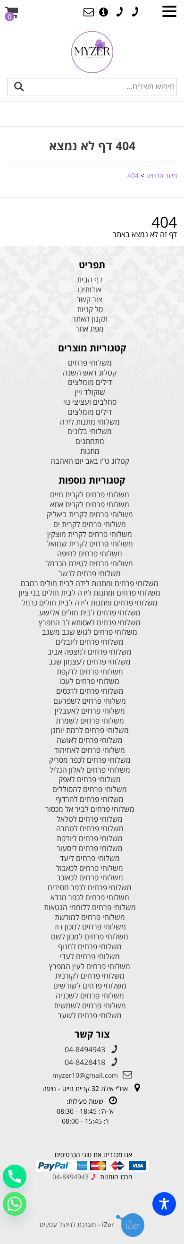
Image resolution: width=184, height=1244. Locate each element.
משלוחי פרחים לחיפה (89, 554)
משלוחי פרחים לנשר (90, 574)
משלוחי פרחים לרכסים (90, 691)
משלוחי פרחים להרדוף (90, 799)
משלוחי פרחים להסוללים (89, 789)
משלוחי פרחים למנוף (90, 947)
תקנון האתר (90, 319)
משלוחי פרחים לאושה (90, 740)
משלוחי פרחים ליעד (90, 858)
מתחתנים (89, 441)
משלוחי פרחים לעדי (90, 957)
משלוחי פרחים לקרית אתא (89, 505)
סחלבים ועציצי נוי (90, 402)
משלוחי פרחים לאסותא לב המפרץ (90, 623)
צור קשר (89, 300)
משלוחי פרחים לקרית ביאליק (90, 515)
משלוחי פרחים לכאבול (89, 868)
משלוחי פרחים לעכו (89, 681)
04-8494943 (85, 1049)
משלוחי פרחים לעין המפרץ (89, 966)
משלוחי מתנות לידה (90, 422)
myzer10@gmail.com (85, 1075)
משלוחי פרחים (90, 363)
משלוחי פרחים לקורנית (90, 976)
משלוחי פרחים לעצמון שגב (90, 662)
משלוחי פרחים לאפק (90, 779)
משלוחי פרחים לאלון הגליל (90, 770)
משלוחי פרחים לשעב (90, 1016)
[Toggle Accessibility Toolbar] (164, 1204)
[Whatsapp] (14, 1204)
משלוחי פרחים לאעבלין (90, 711)
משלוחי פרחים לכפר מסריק (90, 760)
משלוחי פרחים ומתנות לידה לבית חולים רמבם (90, 583)
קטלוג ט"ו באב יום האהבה (89, 461)
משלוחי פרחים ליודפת (90, 839)
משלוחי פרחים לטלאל (90, 819)
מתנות (90, 451)
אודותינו (89, 290)
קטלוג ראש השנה (90, 373)
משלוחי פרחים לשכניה (90, 996)
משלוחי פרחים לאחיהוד (89, 750)
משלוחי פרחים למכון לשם (89, 937)
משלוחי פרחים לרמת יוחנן (89, 730)
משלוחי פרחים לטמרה (90, 829)
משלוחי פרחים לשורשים (89, 986)
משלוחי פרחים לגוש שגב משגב (89, 632)
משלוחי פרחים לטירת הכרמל (89, 564)
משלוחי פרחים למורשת (90, 917)
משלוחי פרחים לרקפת (90, 672)
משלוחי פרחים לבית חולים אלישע (90, 613)
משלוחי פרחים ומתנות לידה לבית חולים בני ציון (89, 593)
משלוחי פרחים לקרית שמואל (90, 544)
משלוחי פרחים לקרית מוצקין (89, 534)
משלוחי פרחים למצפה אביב (90, 652)
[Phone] (14, 1176)
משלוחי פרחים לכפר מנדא (89, 898)
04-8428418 (85, 1062)
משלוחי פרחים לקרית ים (89, 524)
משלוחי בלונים (89, 431)
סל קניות (90, 310)
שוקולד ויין (90, 392)
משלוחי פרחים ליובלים (90, 642)
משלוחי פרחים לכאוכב (90, 878)
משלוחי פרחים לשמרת (90, 721)
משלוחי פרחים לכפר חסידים (90, 888)
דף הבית (89, 280)
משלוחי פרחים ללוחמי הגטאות (90, 907)
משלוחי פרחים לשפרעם (89, 701)
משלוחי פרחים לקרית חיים (89, 495)
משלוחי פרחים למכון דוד (89, 927)
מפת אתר (89, 329)
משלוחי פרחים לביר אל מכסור (89, 809)
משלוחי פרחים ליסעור (90, 848)
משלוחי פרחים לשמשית (90, 1006)
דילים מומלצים (90, 382)
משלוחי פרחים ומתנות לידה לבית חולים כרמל (90, 603)
